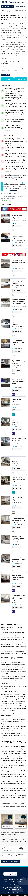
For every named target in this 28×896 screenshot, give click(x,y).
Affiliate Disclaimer (8, 879)
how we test (13, 190)
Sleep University (14, 885)
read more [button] (5, 74)
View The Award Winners (10, 862)
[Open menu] (2, 2)
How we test (16, 883)
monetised (11, 808)
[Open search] (6, 2)
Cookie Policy (19, 879)
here (22, 803)
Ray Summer (10, 193)
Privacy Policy (9, 881)
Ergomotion (4, 46)
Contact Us (18, 881)
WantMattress (21, 888)
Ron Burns (12, 196)
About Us (8, 883)
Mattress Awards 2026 (7, 6)
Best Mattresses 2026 (20, 6)
